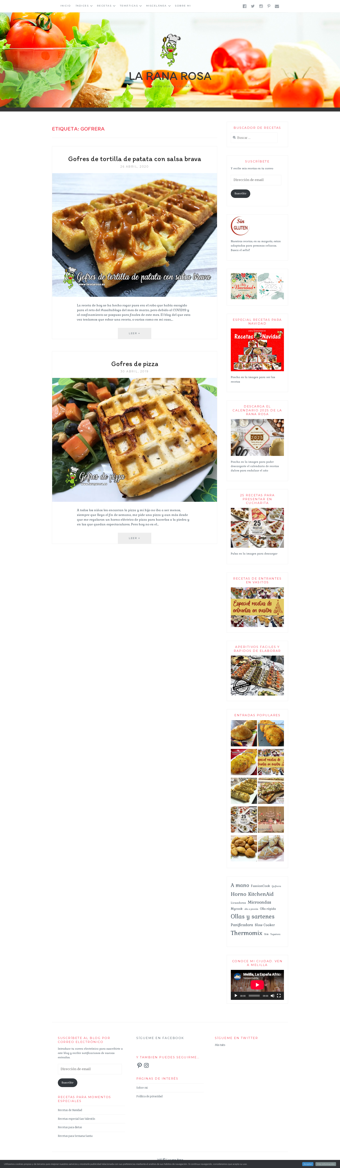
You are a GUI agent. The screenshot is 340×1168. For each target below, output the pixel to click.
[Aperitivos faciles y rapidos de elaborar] (257, 695)
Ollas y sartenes (253, 916)
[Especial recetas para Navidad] (257, 370)
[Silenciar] (272, 996)
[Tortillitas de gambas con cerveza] (244, 763)
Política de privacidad (149, 1096)
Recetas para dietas (70, 1127)
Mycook (237, 909)
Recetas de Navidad (70, 1110)
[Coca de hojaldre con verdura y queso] (271, 792)
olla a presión (251, 909)
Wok (266, 934)
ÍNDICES (82, 5)
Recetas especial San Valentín (76, 1119)
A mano (240, 885)
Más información (325, 1164)
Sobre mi (183, 5)
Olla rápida (268, 909)
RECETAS (104, 5)
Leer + (140, 335)
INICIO (65, 5)
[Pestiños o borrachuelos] (271, 849)
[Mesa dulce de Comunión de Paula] (271, 820)
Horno (238, 894)
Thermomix (246, 933)
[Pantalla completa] (279, 996)
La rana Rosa (170, 75)
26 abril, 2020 (134, 166)
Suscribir (240, 193)
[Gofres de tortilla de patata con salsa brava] (134, 296)
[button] (244, 286)
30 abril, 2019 (135, 371)
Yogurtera (275, 934)
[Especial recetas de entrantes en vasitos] (271, 763)
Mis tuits (220, 1045)
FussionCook (260, 886)
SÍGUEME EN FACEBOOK (160, 1038)
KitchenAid (261, 894)
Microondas (259, 902)
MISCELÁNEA (156, 5)
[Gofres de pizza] (134, 501)
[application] (257, 985)
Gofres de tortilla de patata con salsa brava (134, 158)
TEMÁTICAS (129, 5)
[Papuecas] (244, 849)
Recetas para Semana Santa (75, 1136)
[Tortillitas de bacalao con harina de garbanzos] (271, 734)
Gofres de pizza (134, 363)
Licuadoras (238, 903)
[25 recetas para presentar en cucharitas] (244, 820)
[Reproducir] (236, 996)
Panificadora (242, 925)
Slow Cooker (265, 925)
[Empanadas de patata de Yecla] (244, 734)
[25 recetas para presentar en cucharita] (257, 547)
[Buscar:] (254, 138)
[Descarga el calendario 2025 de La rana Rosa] (257, 455)
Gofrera (276, 886)
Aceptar (308, 1164)
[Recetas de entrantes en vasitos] (257, 626)
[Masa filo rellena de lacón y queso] (244, 792)
